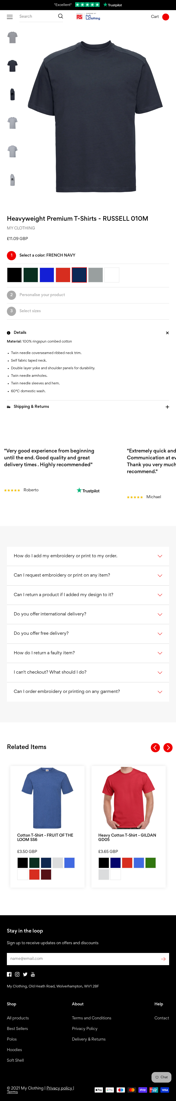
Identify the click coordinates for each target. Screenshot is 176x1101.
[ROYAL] (69, 862)
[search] (41, 17)
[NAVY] (115, 862)
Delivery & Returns (89, 1039)
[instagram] (17, 976)
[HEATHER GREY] (57, 862)
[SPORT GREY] (103, 874)
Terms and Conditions (91, 1018)
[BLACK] (22, 862)
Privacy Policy (85, 1029)
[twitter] (25, 975)
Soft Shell (15, 1061)
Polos (12, 1039)
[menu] (10, 17)
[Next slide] (168, 747)
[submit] (163, 959)
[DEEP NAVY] (46, 862)
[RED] (34, 874)
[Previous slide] (155, 747)
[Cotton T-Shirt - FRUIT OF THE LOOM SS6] (47, 798)
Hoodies (14, 1050)
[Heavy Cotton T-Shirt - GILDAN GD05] (128, 798)
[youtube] (33, 976)
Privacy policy (60, 1088)
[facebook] (9, 976)
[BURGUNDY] (46, 874)
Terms (12, 1092)
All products (18, 1018)
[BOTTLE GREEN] (34, 862)
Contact (161, 1018)
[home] (88, 17)
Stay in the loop (25, 931)
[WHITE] (22, 874)
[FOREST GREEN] (150, 862)
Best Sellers (17, 1029)
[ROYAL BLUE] (138, 862)
